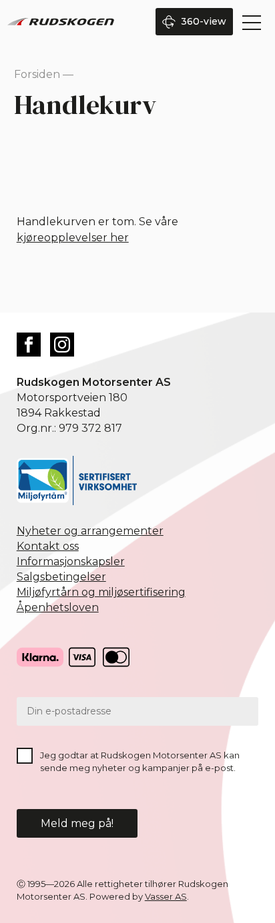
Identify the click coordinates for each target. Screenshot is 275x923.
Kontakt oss (48, 546)
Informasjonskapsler (71, 561)
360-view (203, 21)
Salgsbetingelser (61, 576)
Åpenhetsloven (58, 607)
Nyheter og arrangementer (90, 530)
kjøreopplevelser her (73, 237)
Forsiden (37, 74)
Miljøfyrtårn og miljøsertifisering (101, 592)
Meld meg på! (77, 823)
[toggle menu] (251, 22)
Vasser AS (166, 896)
